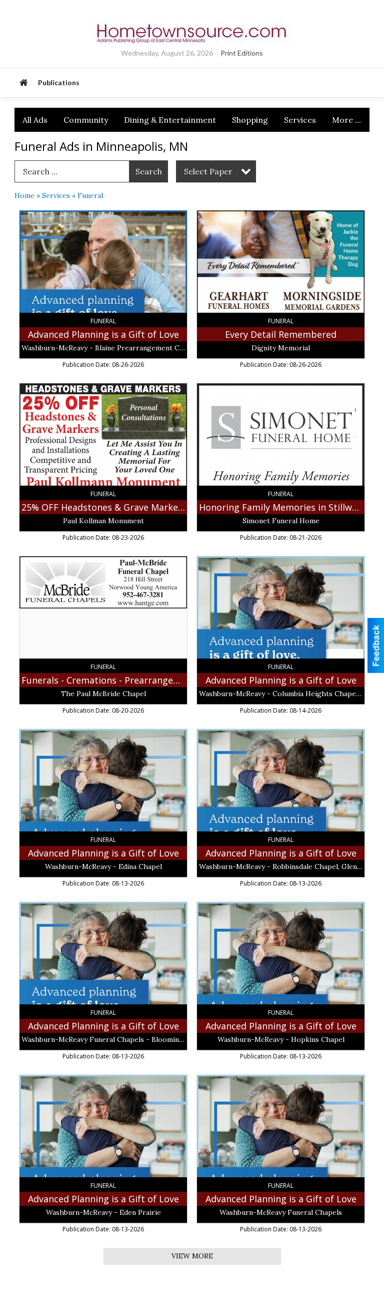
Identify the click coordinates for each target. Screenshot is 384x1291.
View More (192, 1255)
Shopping (250, 120)
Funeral (90, 195)
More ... (346, 120)
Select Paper (208, 171)
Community (86, 120)
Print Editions (241, 53)
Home (24, 195)
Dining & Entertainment (170, 120)
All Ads (35, 120)
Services (300, 120)
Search (149, 171)
